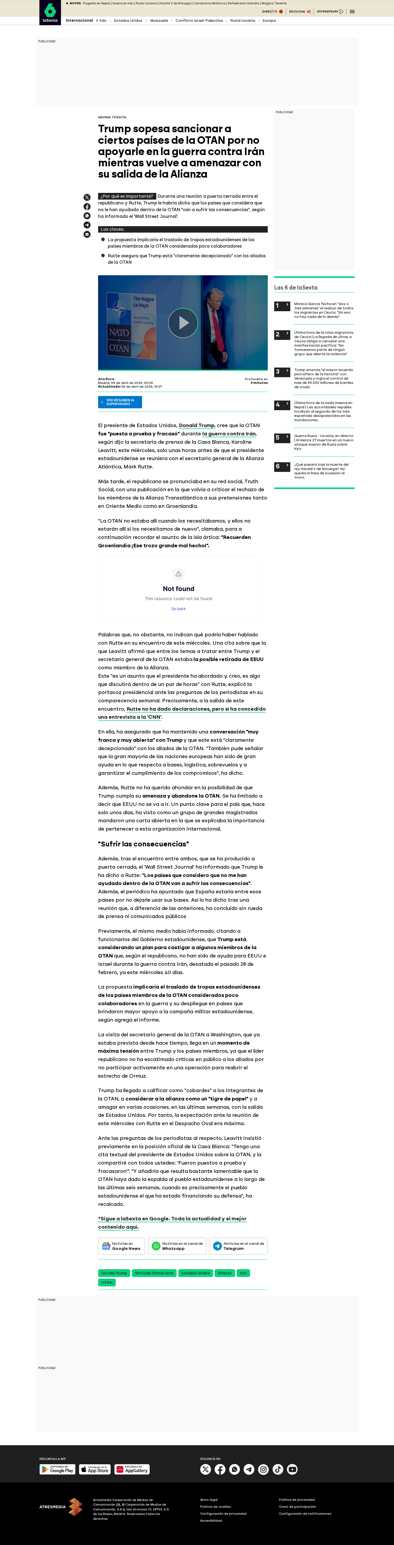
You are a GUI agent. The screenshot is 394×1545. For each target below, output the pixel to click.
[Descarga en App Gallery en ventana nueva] (132, 1473)
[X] (87, 199)
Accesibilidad (211, 1520)
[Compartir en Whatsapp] (87, 218)
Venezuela (159, 20)
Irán (102, 20)
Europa (269, 20)
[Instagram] (263, 1473)
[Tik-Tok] (278, 1473)
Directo (225, 1273)
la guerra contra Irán (229, 434)
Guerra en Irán (122, 3)
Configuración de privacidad (223, 1513)
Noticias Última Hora (154, 1273)
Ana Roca (106, 379)
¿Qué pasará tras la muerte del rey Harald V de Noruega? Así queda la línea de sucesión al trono (321, 470)
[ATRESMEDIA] (63, 1510)
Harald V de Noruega (175, 3)
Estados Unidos (128, 20)
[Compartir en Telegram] (87, 227)
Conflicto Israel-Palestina (199, 20)
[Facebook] (220, 1473)
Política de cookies (215, 1507)
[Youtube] (292, 1473)
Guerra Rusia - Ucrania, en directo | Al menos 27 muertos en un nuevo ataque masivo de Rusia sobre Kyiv (324, 442)
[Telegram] (249, 1473)
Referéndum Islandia (243, 3)
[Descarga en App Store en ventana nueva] (95, 1473)
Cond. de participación (297, 1507)
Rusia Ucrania (146, 3)
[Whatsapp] (234, 1473)
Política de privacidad (297, 1500)
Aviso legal (209, 1500)
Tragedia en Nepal (96, 3)
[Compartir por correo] (87, 236)
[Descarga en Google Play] (57, 1473)
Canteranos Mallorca (209, 3)
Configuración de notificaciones (305, 1513)
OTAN (107, 1282)
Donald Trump (196, 425)
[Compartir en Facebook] (87, 209)
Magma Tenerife (274, 3)
